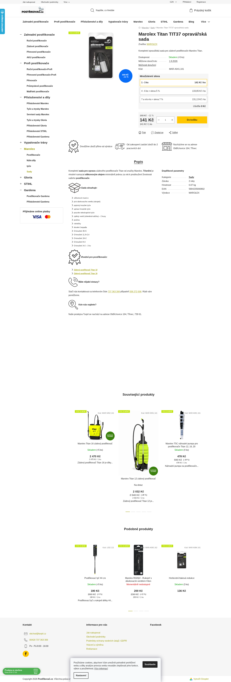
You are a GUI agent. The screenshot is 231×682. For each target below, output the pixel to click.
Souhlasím (150, 664)
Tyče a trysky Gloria (37, 120)
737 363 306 (114, 291)
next (206, 460)
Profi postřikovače (36, 63)
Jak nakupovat (29, 2)
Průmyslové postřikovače (40, 86)
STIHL (28, 183)
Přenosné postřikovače (39, 52)
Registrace (201, 2)
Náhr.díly (31, 160)
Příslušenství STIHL (37, 131)
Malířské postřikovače (38, 91)
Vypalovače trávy (35, 142)
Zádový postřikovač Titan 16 (85, 273)
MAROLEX (152, 44)
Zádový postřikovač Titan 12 (85, 270)
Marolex (29, 148)
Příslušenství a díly (37, 97)
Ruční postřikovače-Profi (39, 69)
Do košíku (192, 120)
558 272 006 (135, 291)
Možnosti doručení (147, 65)
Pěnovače (32, 80)
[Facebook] (26, 654)
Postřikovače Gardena (38, 196)
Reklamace (91, 649)
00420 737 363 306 (38, 640)
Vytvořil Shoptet (201, 679)
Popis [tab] (138, 161)
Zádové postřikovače (37, 46)
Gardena (30, 190)
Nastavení (81, 675)
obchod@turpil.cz (37, 633)
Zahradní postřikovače (39, 34)
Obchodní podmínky (49, 2)
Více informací (101, 668)
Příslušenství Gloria (37, 126)
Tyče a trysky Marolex (38, 109)
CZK (172, 2)
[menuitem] (35, 21)
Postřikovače (33, 155)
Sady (29, 171)
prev (71, 460)
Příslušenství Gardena (38, 137)
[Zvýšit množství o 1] (172, 120)
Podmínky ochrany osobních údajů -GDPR (106, 641)
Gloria (28, 177)
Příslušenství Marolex (38, 103)
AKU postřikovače (36, 57)
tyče (29, 166)
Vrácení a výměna (94, 645)
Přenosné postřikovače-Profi (41, 75)
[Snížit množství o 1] (159, 120)
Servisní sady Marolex (38, 114)
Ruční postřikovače (37, 41)
